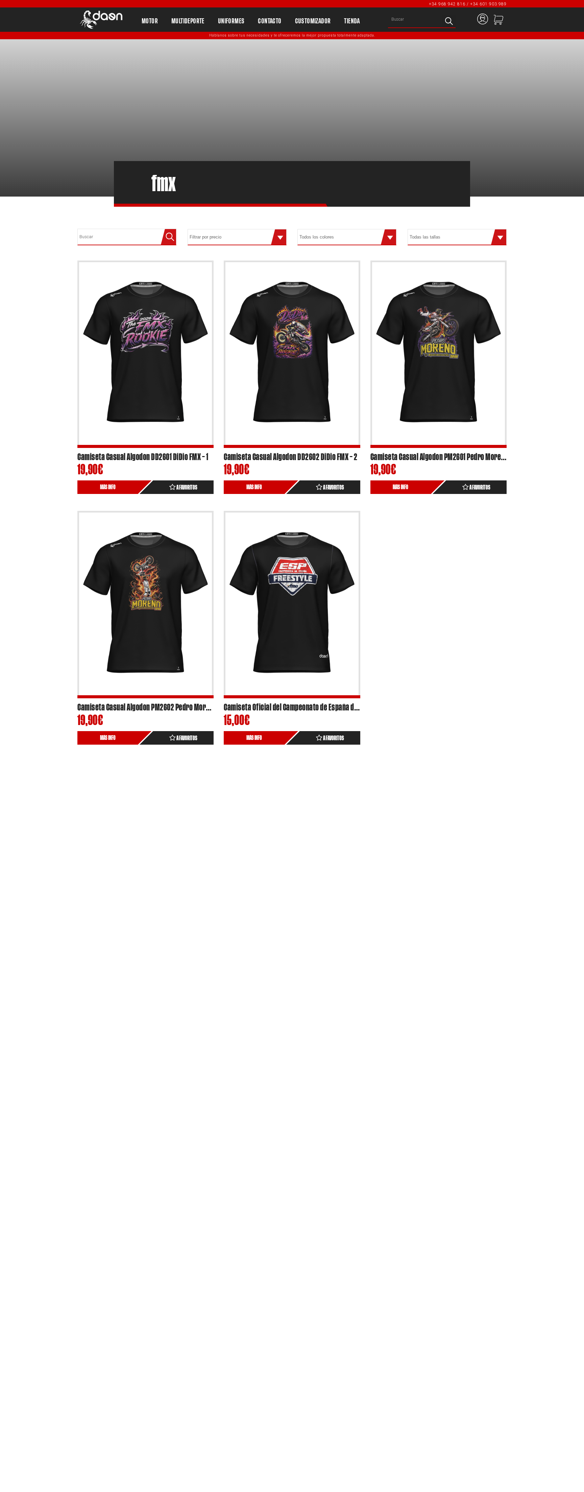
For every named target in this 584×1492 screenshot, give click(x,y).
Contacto (269, 21)
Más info (108, 487)
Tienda (352, 21)
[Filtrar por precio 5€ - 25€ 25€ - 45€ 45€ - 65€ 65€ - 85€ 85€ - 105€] (237, 237)
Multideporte (187, 21)
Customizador (313, 21)
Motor (150, 21)
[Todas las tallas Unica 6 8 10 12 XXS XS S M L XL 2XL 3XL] (457, 237)
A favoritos (186, 487)
